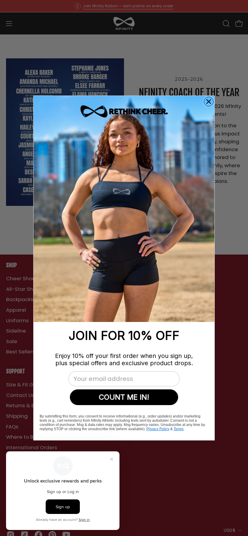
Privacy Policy (157, 429)
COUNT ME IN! (124, 397)
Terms (179, 429)
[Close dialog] (209, 101)
